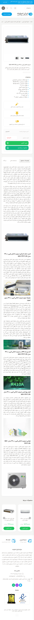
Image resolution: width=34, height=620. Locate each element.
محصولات (28, 8)
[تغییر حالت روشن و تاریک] (3, 8)
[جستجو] (11, 8)
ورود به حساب (6, 14)
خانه (31, 22)
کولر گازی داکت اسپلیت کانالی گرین (12, 22)
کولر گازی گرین (25, 22)
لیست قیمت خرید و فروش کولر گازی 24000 (17, 69)
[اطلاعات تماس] (15, 8)
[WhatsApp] (13, 585)
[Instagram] (17, 585)
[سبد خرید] (7, 8)
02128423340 (19, 576)
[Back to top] (17, 615)
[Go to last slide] (30, 518)
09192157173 (12, 576)
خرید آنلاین (25, 528)
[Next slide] (4, 518)
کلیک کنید (5, 2)
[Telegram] (20, 585)
